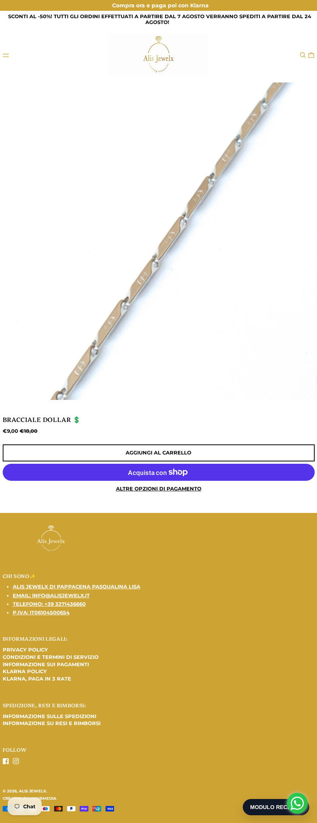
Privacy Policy (25, 649)
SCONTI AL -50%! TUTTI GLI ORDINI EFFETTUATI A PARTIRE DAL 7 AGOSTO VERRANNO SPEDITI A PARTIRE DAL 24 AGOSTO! (159, 19)
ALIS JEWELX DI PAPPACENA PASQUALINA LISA (76, 586)
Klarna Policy (25, 671)
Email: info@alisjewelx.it (51, 595)
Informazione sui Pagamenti (46, 664)
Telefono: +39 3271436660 (49, 604)
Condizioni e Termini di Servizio (51, 657)
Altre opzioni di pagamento (158, 489)
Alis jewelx (32, 791)
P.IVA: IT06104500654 (41, 612)
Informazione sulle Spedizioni (49, 716)
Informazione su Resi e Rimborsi (52, 723)
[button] (303, 55)
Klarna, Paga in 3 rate (37, 679)
